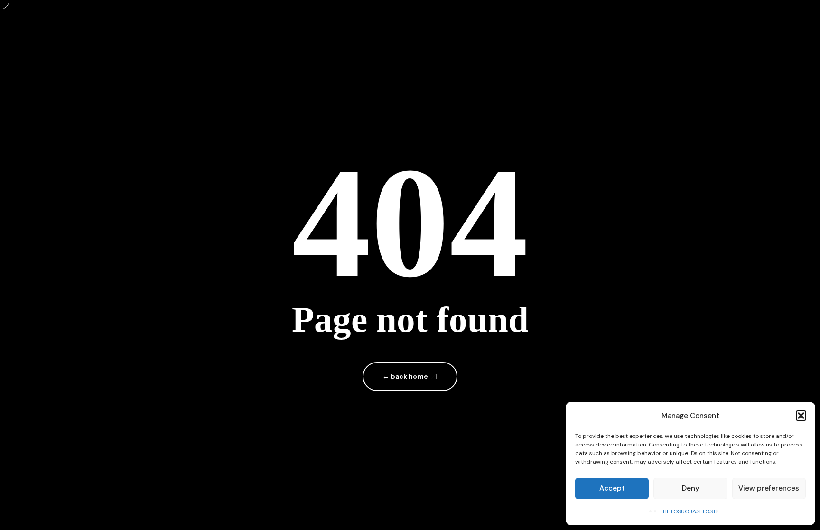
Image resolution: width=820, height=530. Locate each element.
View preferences (768, 488)
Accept (612, 488)
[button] (801, 415)
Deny (690, 488)
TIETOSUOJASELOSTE (690, 511)
